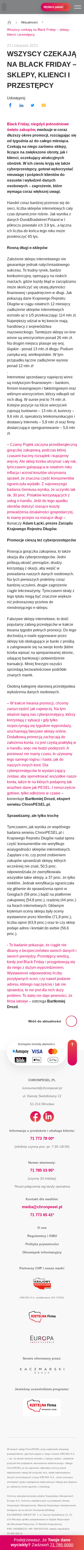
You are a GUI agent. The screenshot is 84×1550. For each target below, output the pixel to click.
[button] (77, 7)
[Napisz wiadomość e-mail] (43, 105)
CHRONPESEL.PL (42, 1080)
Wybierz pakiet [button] (53, 7)
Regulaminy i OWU (42, 1236)
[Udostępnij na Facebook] (10, 105)
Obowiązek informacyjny (42, 1252)
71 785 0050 (61, 1545)
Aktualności (29, 22)
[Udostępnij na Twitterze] (32, 105)
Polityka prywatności (42, 1244)
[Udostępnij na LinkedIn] (21, 105)
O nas (42, 1228)
